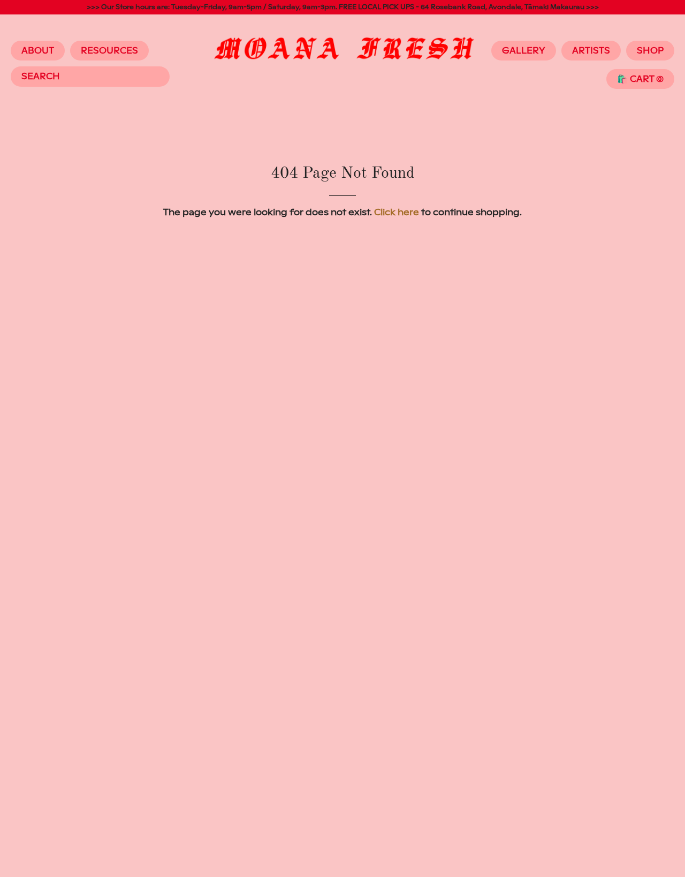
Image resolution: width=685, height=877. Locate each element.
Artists (591, 50)
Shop (650, 50)
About (37, 50)
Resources (109, 50)
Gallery (523, 50)
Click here (396, 212)
